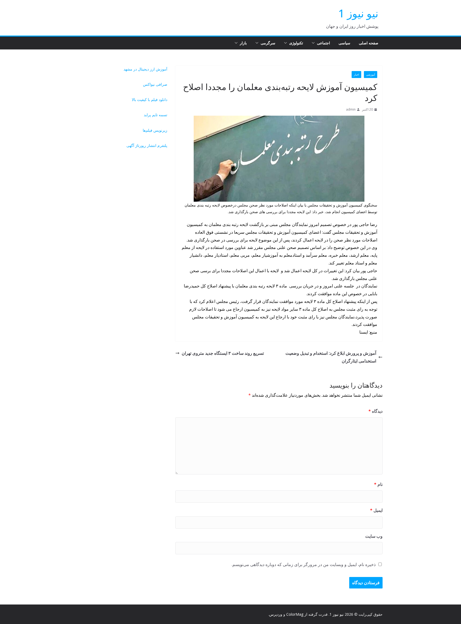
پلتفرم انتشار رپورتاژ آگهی (146, 145)
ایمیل (376, 510)
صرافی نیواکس (155, 84)
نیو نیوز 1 (358, 13)
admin (351, 109)
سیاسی (344, 42)
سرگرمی (268, 42)
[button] (314, 43)
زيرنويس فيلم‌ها (155, 130)
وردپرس (275, 614)
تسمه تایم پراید (155, 114)
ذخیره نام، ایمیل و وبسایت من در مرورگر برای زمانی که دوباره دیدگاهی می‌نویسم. (304, 564)
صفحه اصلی (368, 42)
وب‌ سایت (374, 536)
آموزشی (370, 74)
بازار (243, 42)
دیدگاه (375, 411)
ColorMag (294, 614)
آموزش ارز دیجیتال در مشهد (145, 69)
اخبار (356, 74)
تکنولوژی (296, 42)
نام (378, 484)
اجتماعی (323, 42)
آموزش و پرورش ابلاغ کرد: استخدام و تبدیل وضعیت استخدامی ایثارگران (330, 357)
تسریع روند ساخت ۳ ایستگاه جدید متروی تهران (223, 353)
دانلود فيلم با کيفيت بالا (149, 99)
